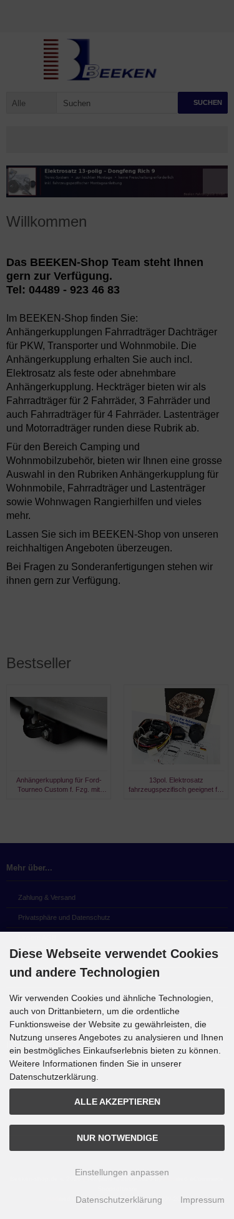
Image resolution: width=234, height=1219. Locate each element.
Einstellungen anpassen (120, 1172)
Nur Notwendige (117, 1138)
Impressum (202, 1200)
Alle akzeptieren (117, 1102)
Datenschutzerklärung (119, 1200)
